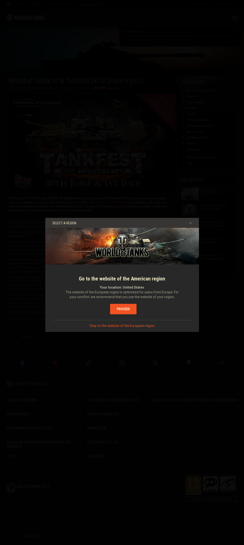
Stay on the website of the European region (122, 326)
